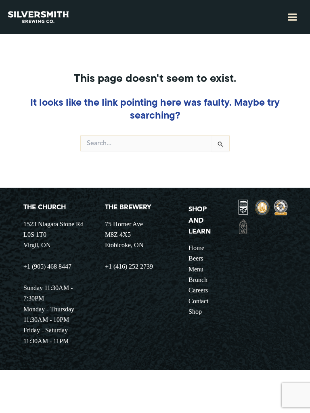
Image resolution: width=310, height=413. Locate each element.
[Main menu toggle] (292, 17)
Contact (198, 301)
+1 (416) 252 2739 (129, 266)
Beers (196, 258)
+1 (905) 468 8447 (47, 266)
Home (196, 247)
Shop (195, 311)
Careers (198, 290)
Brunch (198, 279)
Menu (196, 269)
